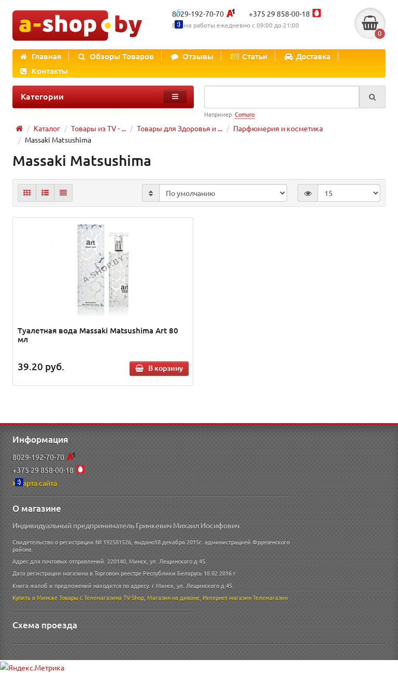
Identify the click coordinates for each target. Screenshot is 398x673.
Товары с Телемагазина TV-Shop (101, 597)
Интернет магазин (227, 597)
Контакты (50, 70)
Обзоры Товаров (122, 56)
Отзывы (198, 56)
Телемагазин (270, 597)
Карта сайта (37, 482)
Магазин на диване (173, 597)
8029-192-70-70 (198, 13)
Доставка (313, 56)
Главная (46, 56)
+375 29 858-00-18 (279, 13)
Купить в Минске (35, 597)
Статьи (254, 56)
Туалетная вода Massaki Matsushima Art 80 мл (98, 334)
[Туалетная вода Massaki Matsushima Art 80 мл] (103, 269)
